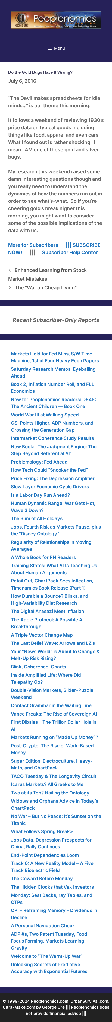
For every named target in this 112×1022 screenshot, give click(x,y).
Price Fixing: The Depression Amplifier (53, 478)
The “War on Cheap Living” (46, 287)
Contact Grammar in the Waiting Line (51, 705)
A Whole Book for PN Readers (43, 557)
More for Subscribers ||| (39, 245)
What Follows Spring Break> (42, 831)
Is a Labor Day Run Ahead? (40, 495)
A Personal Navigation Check (43, 925)
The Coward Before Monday (42, 878)
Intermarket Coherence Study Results (52, 438)
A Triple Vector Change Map (42, 635)
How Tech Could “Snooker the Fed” (49, 470)
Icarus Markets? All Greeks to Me (47, 784)
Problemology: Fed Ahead (39, 462)
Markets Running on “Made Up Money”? (54, 737)
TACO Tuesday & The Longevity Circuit (53, 776)
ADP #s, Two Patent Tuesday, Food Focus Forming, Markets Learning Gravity (49, 941)
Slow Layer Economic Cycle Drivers (50, 486)
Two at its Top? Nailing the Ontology (50, 793)
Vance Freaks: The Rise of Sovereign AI (54, 714)
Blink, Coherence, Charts (38, 667)
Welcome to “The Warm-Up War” (47, 956)
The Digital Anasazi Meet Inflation (47, 611)
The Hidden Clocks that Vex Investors (52, 887)
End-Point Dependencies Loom (45, 855)
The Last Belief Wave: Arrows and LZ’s (53, 643)
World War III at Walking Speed (45, 415)
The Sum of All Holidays (37, 518)
